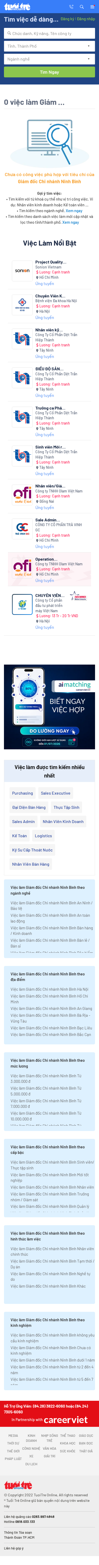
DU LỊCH (31, 1464)
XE (31, 1456)
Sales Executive (55, 792)
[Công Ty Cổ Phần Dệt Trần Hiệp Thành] (22, 339)
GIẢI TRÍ (49, 1456)
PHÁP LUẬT (13, 1459)
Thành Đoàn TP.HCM (19, 1537)
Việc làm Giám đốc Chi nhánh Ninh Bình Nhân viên (52, 1187)
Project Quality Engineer (49, 261)
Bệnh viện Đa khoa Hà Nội (56, 300)
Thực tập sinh (66, 807)
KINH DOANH (31, 1438)
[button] (81, 6)
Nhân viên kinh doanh (63, 821)
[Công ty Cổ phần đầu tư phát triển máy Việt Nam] (22, 604)
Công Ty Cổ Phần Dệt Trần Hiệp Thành (56, 337)
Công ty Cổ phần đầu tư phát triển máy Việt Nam (49, 605)
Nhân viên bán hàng (30, 863)
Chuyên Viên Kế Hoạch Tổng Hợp (50, 295)
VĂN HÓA (49, 1448)
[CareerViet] (65, 1419)
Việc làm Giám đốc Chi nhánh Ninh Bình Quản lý (50, 1206)
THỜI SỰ (13, 1443)
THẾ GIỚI (13, 1451)
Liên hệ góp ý (13, 1548)
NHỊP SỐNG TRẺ (49, 1438)
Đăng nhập (86, 18)
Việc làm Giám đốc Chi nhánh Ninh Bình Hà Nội (49, 989)
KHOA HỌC (68, 1443)
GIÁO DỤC (86, 1435)
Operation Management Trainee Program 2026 (50, 558)
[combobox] (49, 33)
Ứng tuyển (44, 283)
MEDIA (13, 1435)
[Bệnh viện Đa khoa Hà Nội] (22, 305)
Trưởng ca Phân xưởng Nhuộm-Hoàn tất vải (49, 407)
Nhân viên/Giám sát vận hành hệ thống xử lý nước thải (50, 485)
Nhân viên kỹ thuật (47, 329)
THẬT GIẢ (86, 1451)
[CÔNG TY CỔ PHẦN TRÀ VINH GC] (22, 529)
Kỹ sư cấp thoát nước (32, 849)
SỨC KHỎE (68, 1451)
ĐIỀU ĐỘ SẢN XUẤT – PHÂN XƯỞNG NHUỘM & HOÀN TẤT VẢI (51, 368)
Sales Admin (23, 821)
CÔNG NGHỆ (31, 1448)
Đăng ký (67, 18)
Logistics (43, 835)
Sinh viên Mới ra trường (49, 446)
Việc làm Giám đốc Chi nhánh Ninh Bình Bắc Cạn (51, 1034)
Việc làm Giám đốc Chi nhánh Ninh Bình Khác (48, 1286)
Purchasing (22, 792)
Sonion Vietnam (48, 267)
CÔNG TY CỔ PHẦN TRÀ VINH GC (58, 527)
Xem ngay (74, 210)
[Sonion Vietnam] (22, 271)
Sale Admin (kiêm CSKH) (47, 519)
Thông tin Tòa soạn (18, 1532)
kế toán (19, 835)
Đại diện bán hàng (29, 807)
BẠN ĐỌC (86, 1443)
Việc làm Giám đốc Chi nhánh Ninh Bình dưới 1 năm (53, 1360)
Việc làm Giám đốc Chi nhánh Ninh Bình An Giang (51, 1008)
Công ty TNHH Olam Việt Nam (59, 491)
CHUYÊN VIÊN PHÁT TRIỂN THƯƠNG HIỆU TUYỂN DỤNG (48, 595)
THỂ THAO (67, 1435)
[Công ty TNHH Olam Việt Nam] (22, 495)
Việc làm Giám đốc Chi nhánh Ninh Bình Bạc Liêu (51, 1027)
